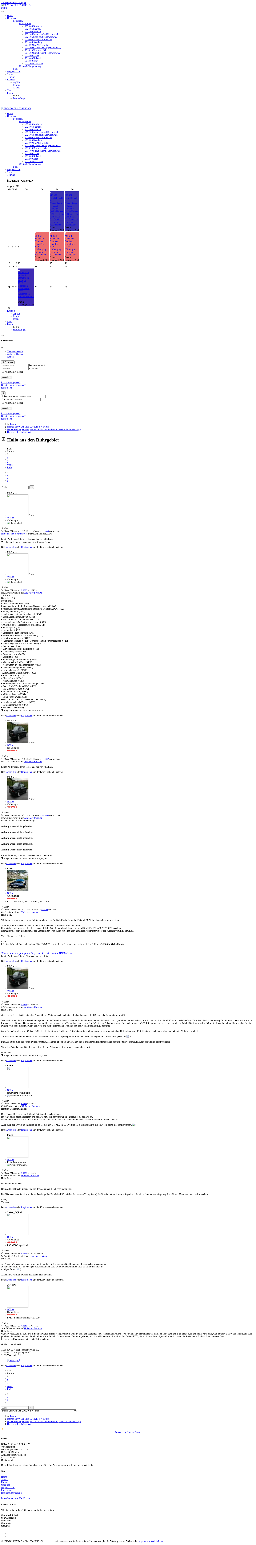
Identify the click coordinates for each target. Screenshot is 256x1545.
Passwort (33, 368)
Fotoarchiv (18, 21)
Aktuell (4, 1479)
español (16, 87)
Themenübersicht (15, 351)
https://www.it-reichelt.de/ (151, 1541)
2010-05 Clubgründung (30, 66)
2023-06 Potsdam (33, 31)
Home (10, 15)
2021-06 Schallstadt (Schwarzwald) (41, 37)
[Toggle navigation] (2, 335)
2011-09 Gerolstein (34, 63)
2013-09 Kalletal (33, 58)
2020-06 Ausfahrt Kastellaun (38, 39)
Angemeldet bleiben (14, 372)
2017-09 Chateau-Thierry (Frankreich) (43, 47)
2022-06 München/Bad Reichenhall (41, 34)
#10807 (46, 759)
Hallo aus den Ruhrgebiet (13, 533)
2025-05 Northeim (33, 26)
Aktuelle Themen (15, 354)
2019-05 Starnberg (33, 42)
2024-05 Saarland (33, 29)
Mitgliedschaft (13, 71)
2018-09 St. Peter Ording (36, 45)
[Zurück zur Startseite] (16, 5)
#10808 (46, 815)
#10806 (24, 590)
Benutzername (36, 365)
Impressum (6, 1490)
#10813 (24, 1004)
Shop (9, 90)
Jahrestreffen (25, 23)
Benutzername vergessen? (13, 385)
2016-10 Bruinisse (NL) (36, 50)
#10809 (44, 909)
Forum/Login (19, 98)
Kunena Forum (134, 1432)
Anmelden (6, 377)
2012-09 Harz (31, 61)
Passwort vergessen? (10, 382)
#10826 (24, 1173)
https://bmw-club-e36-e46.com (15, 1498)
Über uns (11, 18)
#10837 (24, 1253)
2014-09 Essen (32, 55)
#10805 (46, 531)
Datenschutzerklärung (11, 1493)
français (16, 85)
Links (15, 69)
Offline (10, 517)
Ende (9, 467)
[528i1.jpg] (13, 1360)
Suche (10, 74)
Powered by (120, 1432)
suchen (10, 356)
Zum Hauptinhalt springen (13, 2)
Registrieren (6, 387)
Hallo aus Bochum (33, 592)
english (16, 82)
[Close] (2, 347)
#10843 (24, 1326)
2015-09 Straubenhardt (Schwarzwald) (43, 53)
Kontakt (11, 79)
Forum (10, 93)
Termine (11, 77)
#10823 (24, 1103)
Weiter (10, 464)
